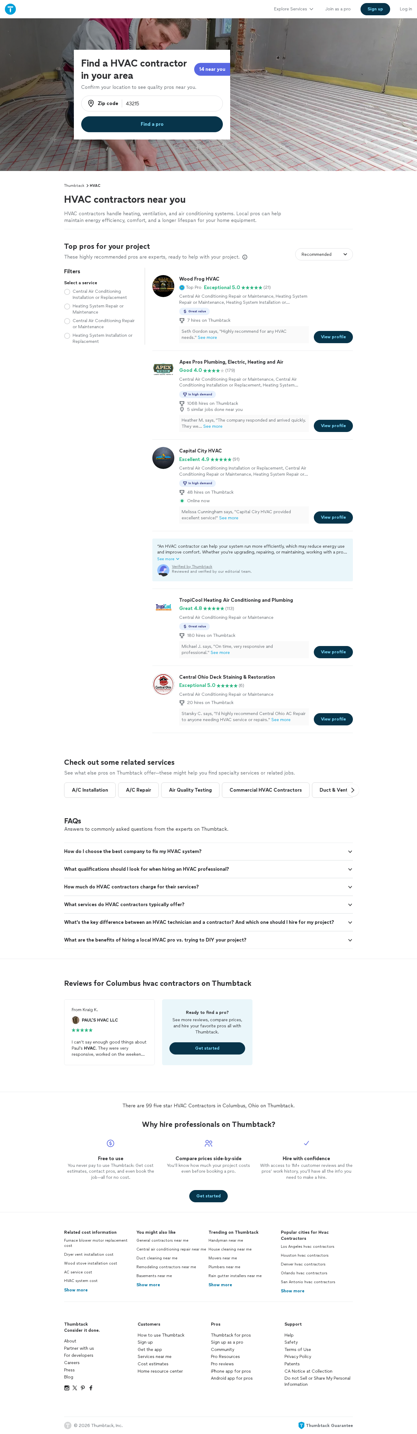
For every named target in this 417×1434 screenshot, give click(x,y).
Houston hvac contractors (304, 1255)
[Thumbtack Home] (10, 9)
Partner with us (79, 1348)
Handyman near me (226, 1240)
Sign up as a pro (227, 1342)
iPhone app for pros (231, 1371)
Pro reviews (222, 1364)
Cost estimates (153, 1364)
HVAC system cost (81, 1281)
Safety (291, 1342)
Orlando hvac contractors (304, 1273)
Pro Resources (225, 1356)
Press (69, 1370)
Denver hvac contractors (303, 1264)
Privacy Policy (298, 1356)
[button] (190, 287)
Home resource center (160, 1371)
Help (289, 1335)
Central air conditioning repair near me (171, 1249)
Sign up (145, 1342)
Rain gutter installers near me (235, 1276)
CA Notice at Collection (308, 1371)
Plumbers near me (224, 1267)
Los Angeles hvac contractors (307, 1246)
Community (222, 1349)
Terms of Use (298, 1349)
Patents (292, 1364)
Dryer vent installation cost (89, 1254)
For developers (78, 1355)
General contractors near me (162, 1240)
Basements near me (154, 1276)
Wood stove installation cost (90, 1263)
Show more (76, 1290)
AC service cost (78, 1272)
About (70, 1341)
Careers (72, 1362)
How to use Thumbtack (161, 1335)
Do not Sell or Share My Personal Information (317, 1381)
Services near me (155, 1356)
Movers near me (223, 1258)
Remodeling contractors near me (166, 1267)
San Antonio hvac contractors (308, 1282)
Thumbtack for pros (231, 1335)
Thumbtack (74, 185)
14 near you (212, 69)
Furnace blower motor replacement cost (96, 1243)
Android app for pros (232, 1378)
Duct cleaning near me (156, 1258)
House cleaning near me (230, 1249)
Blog (68, 1377)
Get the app (150, 1349)
